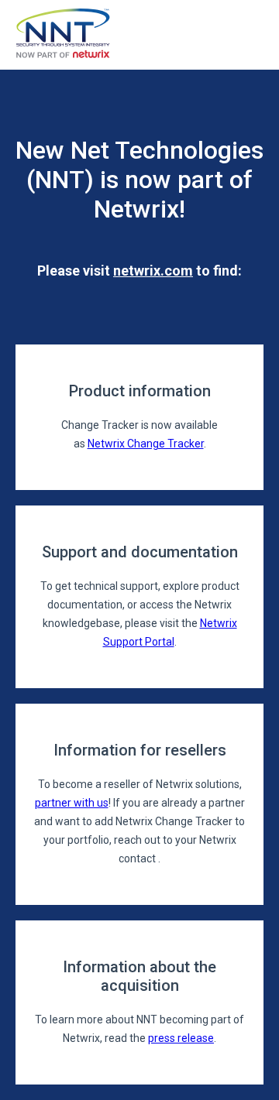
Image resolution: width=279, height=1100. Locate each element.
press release (181, 1038)
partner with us (71, 803)
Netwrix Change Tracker (146, 443)
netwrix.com (153, 270)
